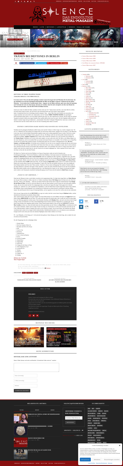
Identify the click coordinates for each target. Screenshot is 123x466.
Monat (37, 410)
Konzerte (45, 39)
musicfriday (100, 433)
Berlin (24, 272)
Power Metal (89, 108)
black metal (91, 413)
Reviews (83, 41)
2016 (89, 408)
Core (39, 39)
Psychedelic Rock (93, 116)
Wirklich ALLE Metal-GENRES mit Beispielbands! (44, 414)
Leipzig (90, 428)
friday (90, 423)
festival (104, 418)
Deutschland (101, 415)
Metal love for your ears (68, 435)
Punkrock (91, 118)
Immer (52, 410)
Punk (98, 440)
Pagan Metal (97, 435)
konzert (35, 272)
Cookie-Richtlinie (91, 463)
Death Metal (89, 91)
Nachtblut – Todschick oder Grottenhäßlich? (105, 43)
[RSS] (24, 1)
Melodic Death (89, 101)
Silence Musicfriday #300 (88, 56)
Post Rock (91, 114)
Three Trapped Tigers (19, 259)
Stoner (87, 121)
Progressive (88, 109)
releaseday (91, 442)
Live (16, 39)
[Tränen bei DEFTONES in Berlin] (45, 80)
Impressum (110, 463)
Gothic (102, 39)
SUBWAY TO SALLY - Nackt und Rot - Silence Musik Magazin (96, 160)
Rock (87, 111)
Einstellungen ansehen (112, 459)
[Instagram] (18, 1)
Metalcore (91, 433)
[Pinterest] (21, 1)
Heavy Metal (89, 99)
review (99, 442)
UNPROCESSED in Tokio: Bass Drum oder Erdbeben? (45, 43)
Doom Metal (96, 418)
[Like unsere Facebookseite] (96, 201)
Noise (87, 103)
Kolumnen (88, 77)
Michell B (87, 142)
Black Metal (88, 88)
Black (106, 411)
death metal (91, 415)
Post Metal (91, 437)
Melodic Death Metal (94, 430)
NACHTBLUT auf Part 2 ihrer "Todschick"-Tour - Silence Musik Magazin (96, 187)
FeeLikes (18, 58)
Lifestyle (84, 74)
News (20, 39)
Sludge (87, 119)
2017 (93, 408)
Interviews (88, 76)
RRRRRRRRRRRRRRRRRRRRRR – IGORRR (40, 426)
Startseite (15, 50)
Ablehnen (97, 459)
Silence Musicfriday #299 (88, 58)
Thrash (87, 124)
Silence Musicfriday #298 (88, 60)
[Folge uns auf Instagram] (81, 207)
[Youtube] (30, 1)
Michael (87, 175)
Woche (22, 410)
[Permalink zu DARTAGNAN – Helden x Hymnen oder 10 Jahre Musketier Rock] (82, 143)
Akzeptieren (85, 459)
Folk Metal (96, 420)
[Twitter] (27, 1)
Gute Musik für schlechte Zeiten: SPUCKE (93, 63)
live (95, 428)
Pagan (87, 106)
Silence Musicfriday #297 (88, 65)
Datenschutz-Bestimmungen (101, 463)
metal (104, 430)
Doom (87, 93)
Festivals (11, 39)
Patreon (48, 268)
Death (104, 413)
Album (98, 408)
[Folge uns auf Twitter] (81, 201)
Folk (65, 41)
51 (39, 416)
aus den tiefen (92, 411)
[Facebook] (15, 1)
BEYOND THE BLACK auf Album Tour (39, 450)
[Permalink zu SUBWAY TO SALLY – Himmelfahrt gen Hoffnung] (82, 161)
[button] (119, 445)
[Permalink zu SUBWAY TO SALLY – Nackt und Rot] (82, 176)
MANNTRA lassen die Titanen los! (75, 44)
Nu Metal (88, 104)
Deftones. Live (30, 272)
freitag (103, 420)
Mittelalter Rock (74, 41)
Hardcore (88, 98)
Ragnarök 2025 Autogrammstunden (15, 43)
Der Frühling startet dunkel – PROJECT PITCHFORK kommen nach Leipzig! (28, 344)
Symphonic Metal (90, 123)
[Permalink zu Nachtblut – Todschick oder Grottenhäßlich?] (82, 187)
